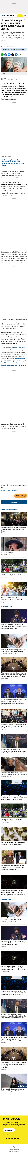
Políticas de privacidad (14, 1149)
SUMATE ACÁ (9, 1130)
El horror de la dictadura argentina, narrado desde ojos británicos (12, 1090)
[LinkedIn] (16, 54)
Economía (3, 490)
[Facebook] (5, 54)
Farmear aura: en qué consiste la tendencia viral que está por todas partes (12, 599)
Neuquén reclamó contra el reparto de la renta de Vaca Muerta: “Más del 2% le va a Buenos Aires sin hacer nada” (14, 797)
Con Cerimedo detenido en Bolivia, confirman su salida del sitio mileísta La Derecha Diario (14, 774)
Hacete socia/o (20, 15)
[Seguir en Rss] (18, 1138)
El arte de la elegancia (8, 553)
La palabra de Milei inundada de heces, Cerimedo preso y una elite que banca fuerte (13, 529)
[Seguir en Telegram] (9, 1138)
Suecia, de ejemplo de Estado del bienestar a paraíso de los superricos (12, 575)
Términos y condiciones (14, 1151)
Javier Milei (11, 1)
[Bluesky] (9, 54)
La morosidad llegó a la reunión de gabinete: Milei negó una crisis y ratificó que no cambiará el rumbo (14, 626)
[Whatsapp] (2, 54)
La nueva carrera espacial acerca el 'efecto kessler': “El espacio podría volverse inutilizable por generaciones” (13, 892)
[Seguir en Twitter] (4, 1138)
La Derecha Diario (16, 1)
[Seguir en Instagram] (12, 1138)
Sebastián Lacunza (5, 533)
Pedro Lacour (4, 630)
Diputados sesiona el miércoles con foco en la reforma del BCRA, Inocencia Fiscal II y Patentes (14, 726)
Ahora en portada (6, 606)
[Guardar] (19, 54)
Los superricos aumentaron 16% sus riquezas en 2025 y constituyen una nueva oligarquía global (12, 867)
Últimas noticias (6, 899)
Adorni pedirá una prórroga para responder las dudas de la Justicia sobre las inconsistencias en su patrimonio (13, 751)
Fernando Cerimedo (23, 1)
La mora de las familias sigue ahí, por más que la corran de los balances (13, 650)
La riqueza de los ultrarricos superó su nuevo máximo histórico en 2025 (13, 843)
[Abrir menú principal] (25, 15)
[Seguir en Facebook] (6, 1138)
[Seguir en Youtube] (15, 1138)
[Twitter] (12, 54)
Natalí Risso (4, 871)
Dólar (8, 490)
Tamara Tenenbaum (5, 554)
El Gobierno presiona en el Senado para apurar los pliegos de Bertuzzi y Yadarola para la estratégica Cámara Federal (14, 702)
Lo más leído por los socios (9, 509)
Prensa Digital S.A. (14, 1147)
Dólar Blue (14, 490)
